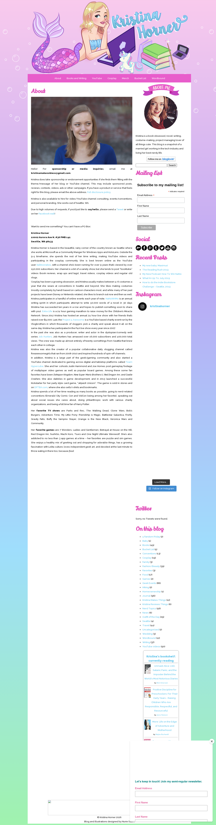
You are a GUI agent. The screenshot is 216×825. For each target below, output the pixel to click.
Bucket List (140, 78)
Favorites (147, 570)
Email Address (145, 195)
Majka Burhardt (162, 734)
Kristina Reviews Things (155, 604)
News (145, 612)
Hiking (145, 587)
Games (146, 578)
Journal (146, 595)
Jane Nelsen (162, 715)
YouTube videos (151, 646)
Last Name (143, 216)
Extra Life (47, 311)
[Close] (211, 741)
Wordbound (158, 78)
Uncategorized (150, 629)
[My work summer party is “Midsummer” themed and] (161, 436)
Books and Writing (76, 78)
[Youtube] (168, 249)
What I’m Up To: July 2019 (156, 278)
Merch (125, 78)
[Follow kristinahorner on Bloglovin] (161, 160)
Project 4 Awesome (73, 319)
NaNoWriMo (112, 298)
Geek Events (149, 583)
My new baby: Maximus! (155, 265)
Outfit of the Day (151, 616)
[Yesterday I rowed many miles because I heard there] (161, 327)
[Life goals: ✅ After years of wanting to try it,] (161, 463)
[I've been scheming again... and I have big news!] (161, 409)
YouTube (97, 78)
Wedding (147, 633)
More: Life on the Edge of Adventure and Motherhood (164, 725)
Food (145, 574)
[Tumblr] (156, 249)
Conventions (149, 553)
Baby (145, 540)
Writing (146, 642)
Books (145, 545)
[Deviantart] (138, 249)
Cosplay (111, 78)
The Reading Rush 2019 (155, 269)
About (58, 78)
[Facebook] (144, 249)
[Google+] (150, 249)
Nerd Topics (149, 608)
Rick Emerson (162, 683)
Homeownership (151, 591)
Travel (146, 625)
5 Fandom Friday (151, 536)
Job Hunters (45, 336)
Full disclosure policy (98, 192)
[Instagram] (174, 249)
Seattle (146, 621)
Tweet (119, 209)
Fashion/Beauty (151, 566)
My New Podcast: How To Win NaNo (162, 274)
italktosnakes (44, 264)
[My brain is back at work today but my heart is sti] (161, 382)
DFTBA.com (41, 387)
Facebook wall (47, 213)
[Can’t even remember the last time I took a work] (161, 354)
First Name (143, 205)
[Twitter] (162, 249)
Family (145, 562)
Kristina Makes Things (154, 600)
